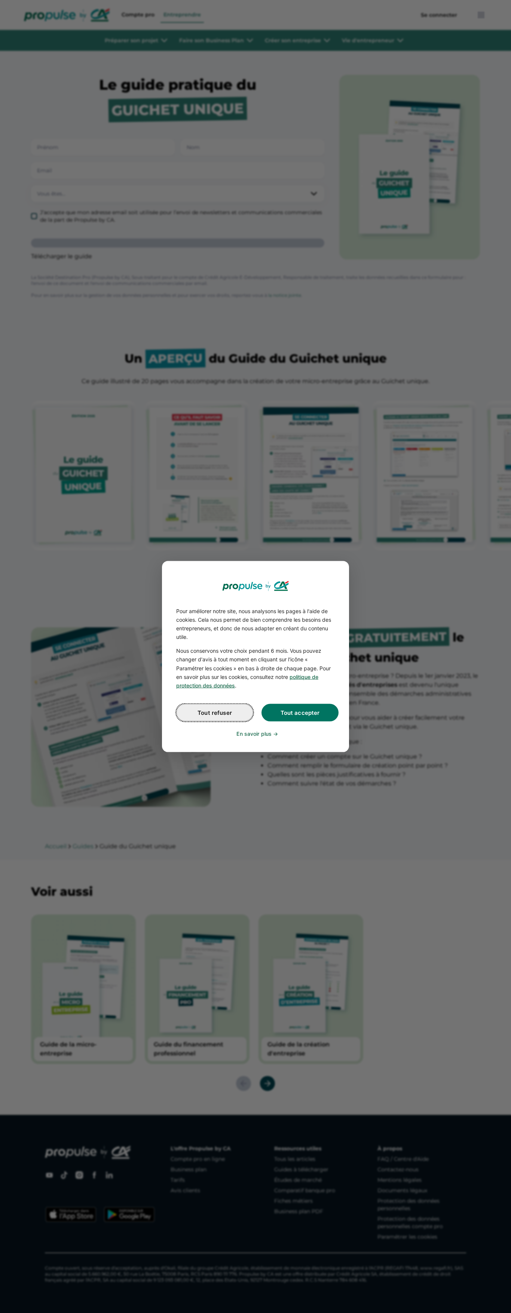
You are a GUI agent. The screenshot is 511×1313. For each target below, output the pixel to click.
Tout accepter (300, 712)
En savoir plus (254, 733)
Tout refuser (215, 712)
